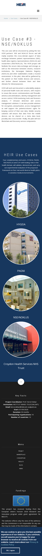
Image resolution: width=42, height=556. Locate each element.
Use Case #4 (21, 339)
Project (21, 451)
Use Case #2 (23, 246)
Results (21, 461)
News (21, 468)
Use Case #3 (21, 293)
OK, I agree (10, 550)
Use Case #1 (23, 200)
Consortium (21, 458)
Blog (21, 465)
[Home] (21, 4)
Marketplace (21, 454)
